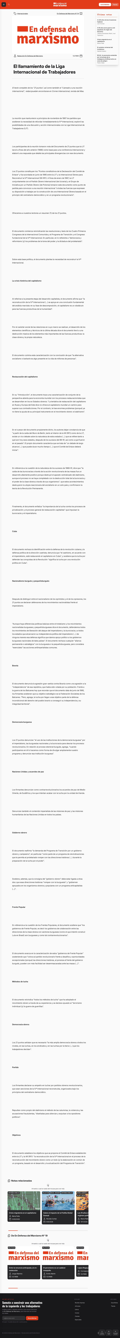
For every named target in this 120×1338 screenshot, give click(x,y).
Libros (76, 1309)
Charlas (77, 1316)
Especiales (77, 1319)
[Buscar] (9, 4)
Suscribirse (104, 4)
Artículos (77, 1306)
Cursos (76, 1313)
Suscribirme (32, 1318)
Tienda (115, 4)
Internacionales (22, 13)
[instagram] (99, 1333)
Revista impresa (79, 1302)
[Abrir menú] (4, 4)
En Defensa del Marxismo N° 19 (68, 13)
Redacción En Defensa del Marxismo (30, 56)
